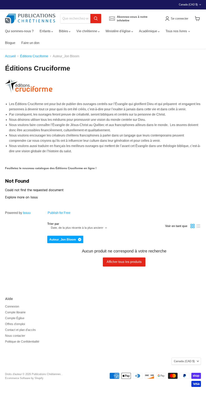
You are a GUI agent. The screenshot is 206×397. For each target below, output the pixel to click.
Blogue (10, 43)
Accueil (10, 56)
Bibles (64, 31)
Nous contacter (15, 335)
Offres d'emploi (15, 324)
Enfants (45, 31)
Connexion (12, 306)
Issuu (27, 213)
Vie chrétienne (87, 31)
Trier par (53, 223)
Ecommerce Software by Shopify (24, 378)
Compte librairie (15, 312)
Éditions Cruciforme (34, 56)
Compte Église (14, 318)
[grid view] (192, 226)
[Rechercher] (95, 18)
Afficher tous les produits (124, 262)
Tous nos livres (177, 31)
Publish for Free (59, 213)
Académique (148, 31)
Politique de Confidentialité (22, 341)
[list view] (198, 226)
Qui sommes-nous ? (19, 31)
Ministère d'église (118, 31)
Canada (188, 4)
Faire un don (30, 43)
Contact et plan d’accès (20, 329)
